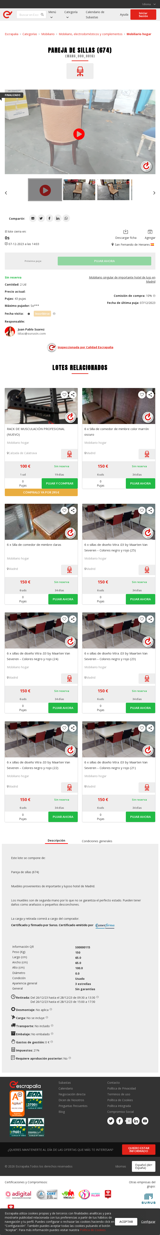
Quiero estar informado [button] (138, 1149)
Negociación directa (72, 1094)
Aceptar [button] (126, 1221)
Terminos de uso (118, 1094)
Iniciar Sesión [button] (143, 14)
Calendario (66, 1088)
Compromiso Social (120, 1112)
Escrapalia (11, 34)
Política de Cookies (120, 1100)
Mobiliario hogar (139, 34)
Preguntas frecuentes (73, 1106)
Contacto (113, 1083)
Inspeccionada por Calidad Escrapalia (85, 347)
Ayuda (124, 14)
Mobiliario (48, 34)
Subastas (65, 1083)
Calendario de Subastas (95, 14)
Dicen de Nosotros (71, 1100)
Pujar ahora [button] (140, 483)
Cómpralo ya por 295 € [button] (41, 492)
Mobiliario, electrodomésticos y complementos (90, 34)
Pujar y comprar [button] (59, 483)
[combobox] (143, 1166)
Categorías (29, 34)
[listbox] (149, 4)
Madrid (90, 453)
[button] (33, 218)
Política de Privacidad (121, 1088)
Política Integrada (119, 1106)
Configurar (148, 1222)
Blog (62, 1111)
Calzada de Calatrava (23, 453)
